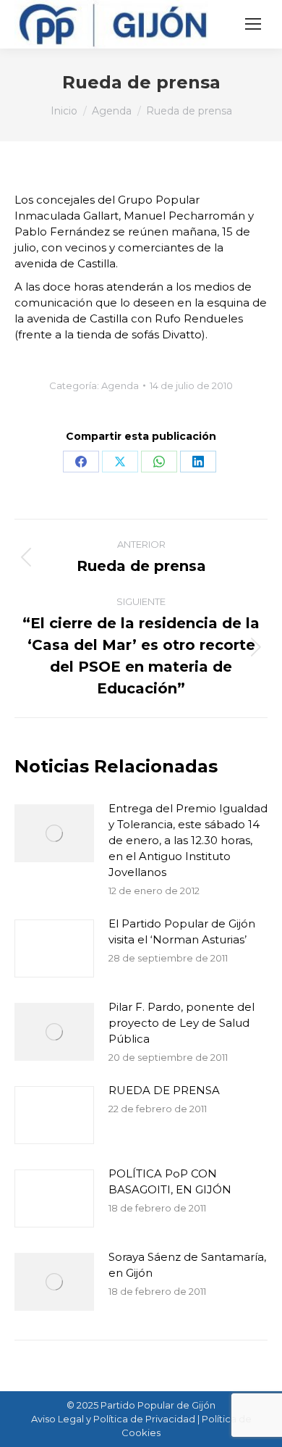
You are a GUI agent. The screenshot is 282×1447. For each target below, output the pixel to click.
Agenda (120, 385)
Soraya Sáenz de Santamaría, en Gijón (187, 1265)
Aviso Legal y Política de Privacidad (113, 1419)
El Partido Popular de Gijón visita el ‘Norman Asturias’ (181, 931)
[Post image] (54, 833)
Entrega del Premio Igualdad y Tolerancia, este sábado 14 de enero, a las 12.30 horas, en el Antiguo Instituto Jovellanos (188, 840)
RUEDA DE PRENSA (164, 1090)
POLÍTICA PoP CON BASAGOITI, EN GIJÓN (169, 1181)
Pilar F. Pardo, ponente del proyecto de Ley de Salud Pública (181, 1023)
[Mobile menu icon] (253, 23)
